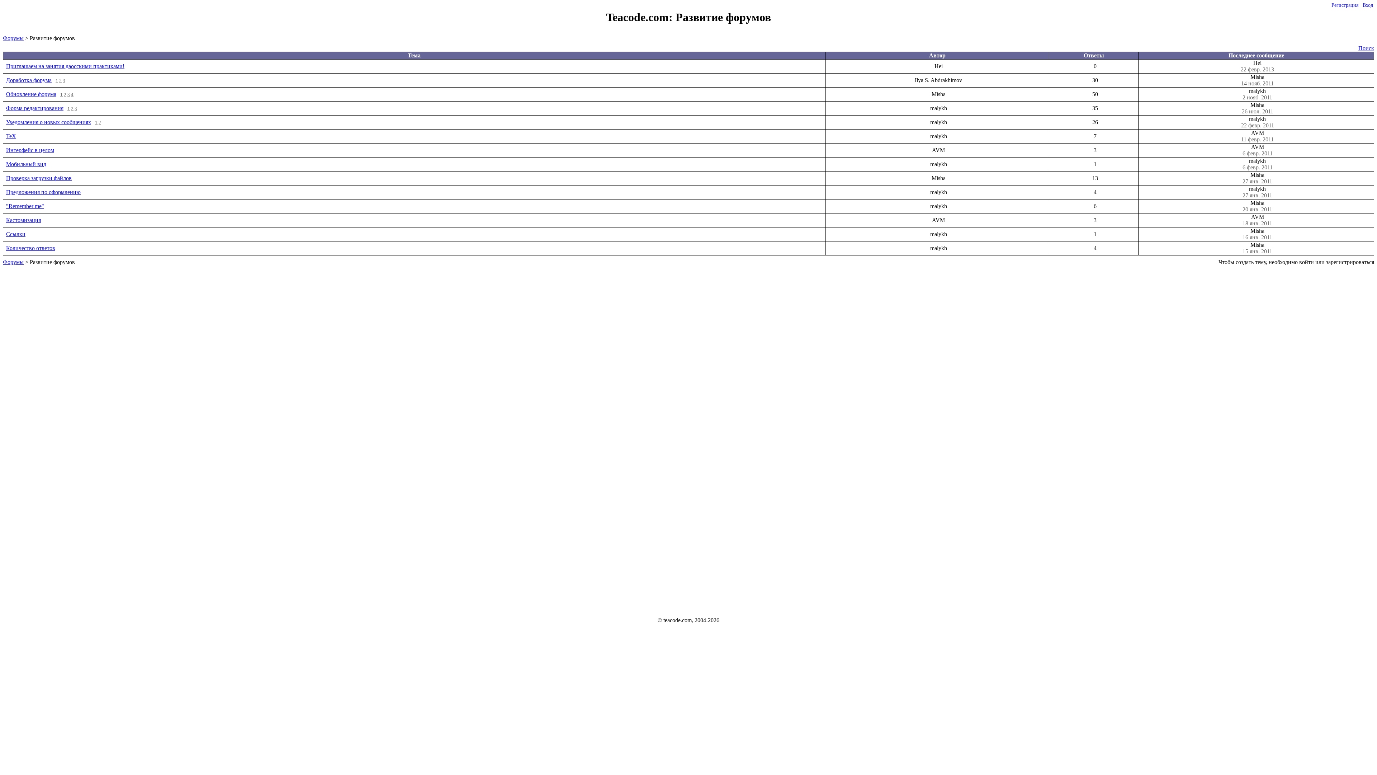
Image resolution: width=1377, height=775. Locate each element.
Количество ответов (30, 248)
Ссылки (15, 234)
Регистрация (1344, 5)
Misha (1257, 80)
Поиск (1366, 48)
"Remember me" (25, 206)
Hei (1257, 66)
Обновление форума (31, 94)
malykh (1257, 94)
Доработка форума (29, 80)
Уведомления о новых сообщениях (48, 122)
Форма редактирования (34, 108)
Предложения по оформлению (43, 192)
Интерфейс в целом (30, 150)
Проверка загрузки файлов (39, 178)
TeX (11, 136)
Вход (1368, 5)
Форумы (13, 38)
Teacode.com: (641, 17)
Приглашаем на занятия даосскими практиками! (65, 66)
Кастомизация (23, 220)
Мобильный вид (26, 164)
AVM (1257, 136)
